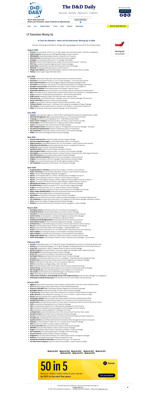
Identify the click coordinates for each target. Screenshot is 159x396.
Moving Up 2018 (89, 353)
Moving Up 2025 (53, 351)
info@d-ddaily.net (78, 387)
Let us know (71, 45)
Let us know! (119, 53)
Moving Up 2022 (89, 351)
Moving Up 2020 (65, 353)
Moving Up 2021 (101, 351)
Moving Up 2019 (77, 353)
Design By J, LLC (103, 389)
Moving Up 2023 (76, 351)
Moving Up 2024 (65, 351)
